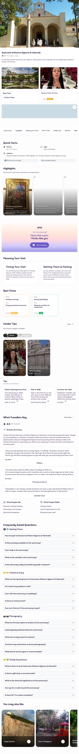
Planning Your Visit (32, 130)
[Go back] (3, 3)
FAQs (75, 130)
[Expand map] (74, 107)
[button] (20, 78)
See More (8, 460)
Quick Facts (8, 130)
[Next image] (75, 24)
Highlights (18, 130)
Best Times (46, 130)
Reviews (67, 130)
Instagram (26, 335)
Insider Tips (57, 130)
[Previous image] (4, 24)
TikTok (11, 335)
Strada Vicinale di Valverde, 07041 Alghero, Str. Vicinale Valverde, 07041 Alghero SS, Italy (36, 156)
